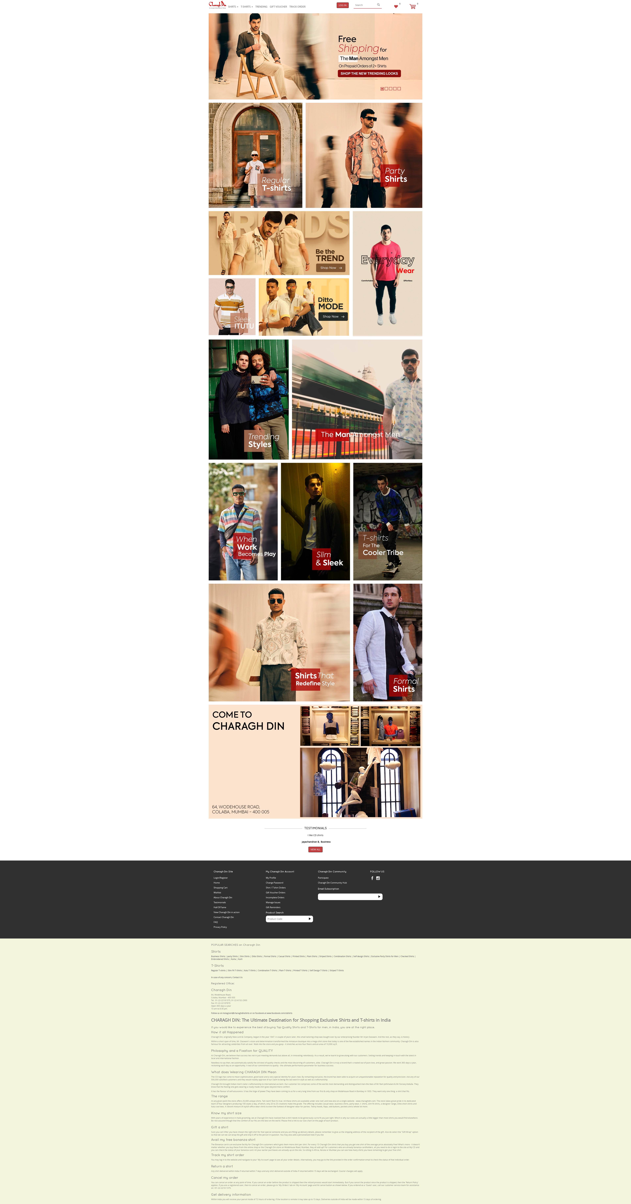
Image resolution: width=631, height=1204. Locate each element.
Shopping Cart (221, 887)
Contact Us (238, 977)
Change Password (274, 882)
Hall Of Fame (220, 907)
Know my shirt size (226, 1113)
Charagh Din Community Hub (332, 882)
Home (217, 882)
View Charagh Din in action (227, 912)
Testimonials (220, 902)
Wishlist (217, 892)
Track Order (297, 6)
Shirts (232, 6)
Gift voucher (278, 6)
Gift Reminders (273, 907)
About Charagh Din (223, 897)
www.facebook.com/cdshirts (279, 1013)
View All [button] (315, 849)
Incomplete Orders (275, 897)
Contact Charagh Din (224, 917)
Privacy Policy (220, 927)
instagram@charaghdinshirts (236, 1013)
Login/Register (221, 877)
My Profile (271, 877)
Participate (323, 877)
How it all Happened (227, 1032)
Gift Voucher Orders (275, 892)
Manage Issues (273, 902)
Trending (261, 6)
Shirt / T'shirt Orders (276, 887)
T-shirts (246, 6)
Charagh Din (221, 990)
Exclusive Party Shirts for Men (384, 956)
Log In (343, 5)
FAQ (216, 922)
